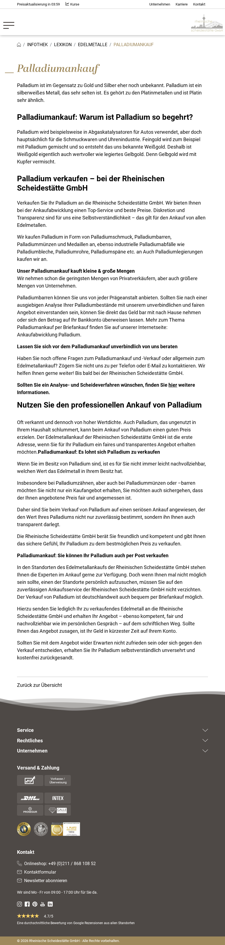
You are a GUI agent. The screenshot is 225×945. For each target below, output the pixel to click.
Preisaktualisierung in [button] (38, 4)
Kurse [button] (74, 4)
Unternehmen (159, 4)
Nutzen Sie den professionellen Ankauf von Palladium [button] (109, 404)
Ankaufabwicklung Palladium (48, 335)
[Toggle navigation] (10, 22)
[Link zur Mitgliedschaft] (24, 829)
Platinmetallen (157, 93)
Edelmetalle (92, 44)
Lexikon (63, 44)
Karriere (182, 4)
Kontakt (199, 4)
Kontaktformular (40, 872)
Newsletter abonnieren (45, 880)
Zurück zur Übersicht (39, 685)
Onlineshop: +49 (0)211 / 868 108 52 (60, 863)
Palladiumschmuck (111, 237)
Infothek (37, 44)
